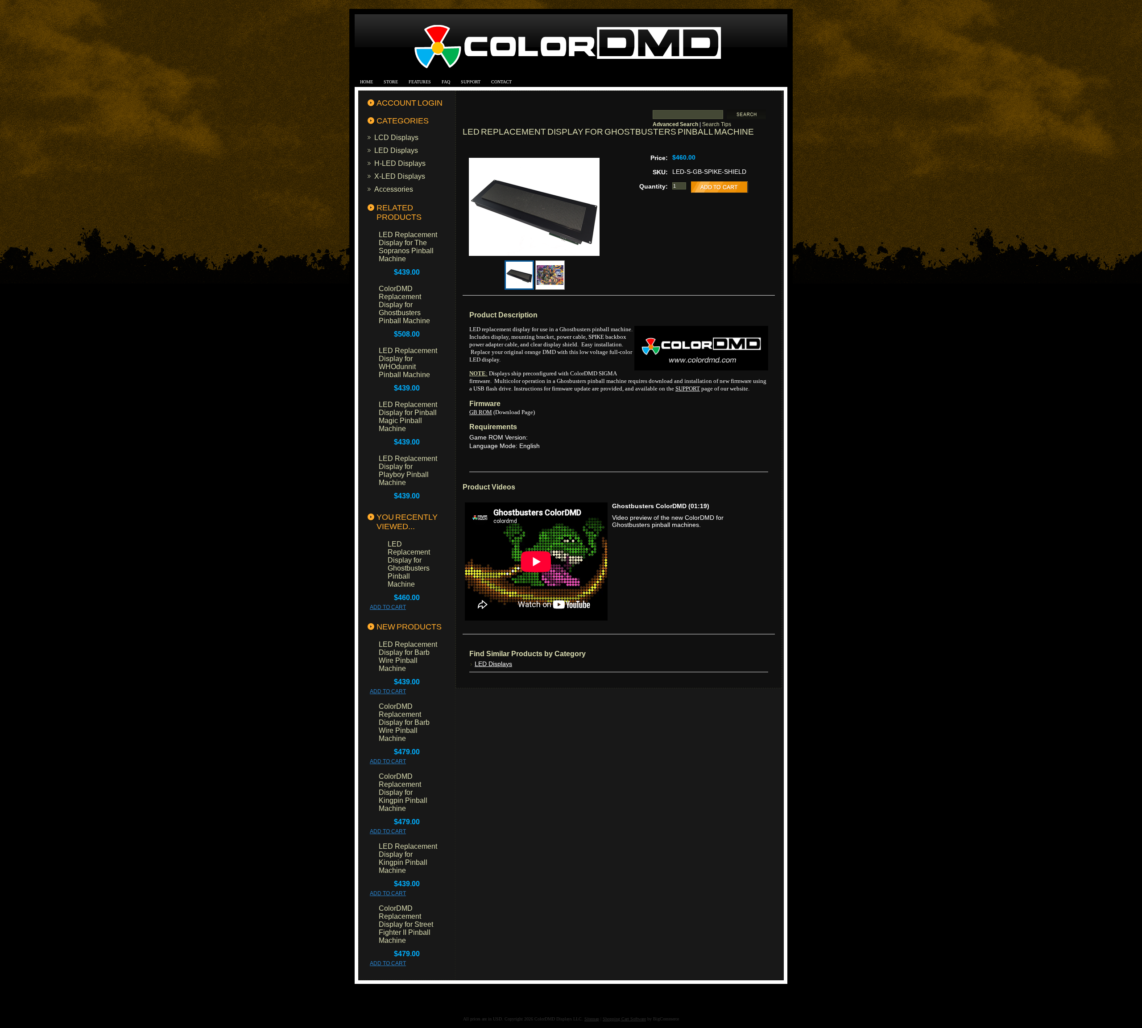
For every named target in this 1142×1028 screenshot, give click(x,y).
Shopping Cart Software (624, 1018)
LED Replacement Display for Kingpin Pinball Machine (408, 858)
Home (366, 81)
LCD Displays (396, 137)
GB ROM (480, 412)
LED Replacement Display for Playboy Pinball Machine (408, 470)
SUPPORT (687, 388)
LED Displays (396, 150)
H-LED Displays (400, 163)
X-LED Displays (399, 176)
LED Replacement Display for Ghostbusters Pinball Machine (409, 564)
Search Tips (716, 124)
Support (470, 81)
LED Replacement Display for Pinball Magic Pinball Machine (408, 416)
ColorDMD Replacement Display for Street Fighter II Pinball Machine (406, 924)
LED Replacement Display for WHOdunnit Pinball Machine (408, 362)
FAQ (446, 81)
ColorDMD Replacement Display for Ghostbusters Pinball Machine (404, 305)
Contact (501, 81)
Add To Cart (388, 607)
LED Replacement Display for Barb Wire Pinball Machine (408, 656)
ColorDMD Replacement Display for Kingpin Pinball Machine (403, 792)
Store (391, 81)
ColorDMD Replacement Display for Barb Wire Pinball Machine (404, 722)
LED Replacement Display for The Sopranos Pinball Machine (408, 247)
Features (420, 81)
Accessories (393, 189)
